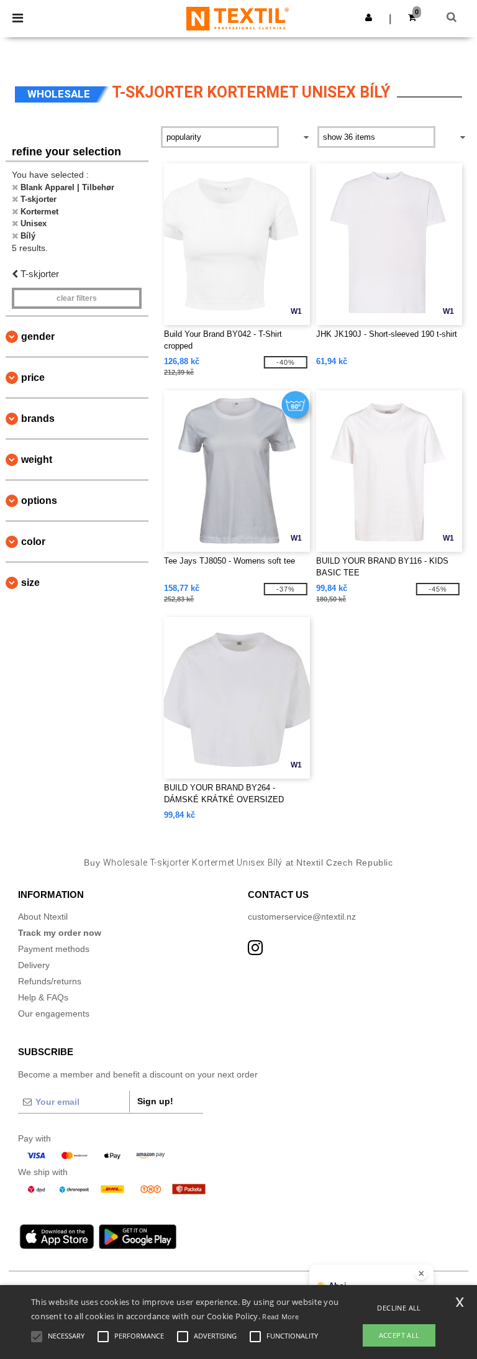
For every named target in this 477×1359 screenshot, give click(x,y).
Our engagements (53, 1013)
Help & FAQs (43, 997)
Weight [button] (36, 459)
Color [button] (33, 541)
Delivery (34, 965)
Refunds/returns (49, 981)
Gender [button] (38, 336)
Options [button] (39, 500)
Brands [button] (38, 418)
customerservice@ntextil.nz (302, 917)
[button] (368, 17)
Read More (280, 1316)
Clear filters (77, 298)
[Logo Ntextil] (237, 18)
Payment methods (53, 949)
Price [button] (33, 377)
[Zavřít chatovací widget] (421, 1274)
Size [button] (30, 582)
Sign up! (155, 1101)
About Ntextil (43, 917)
